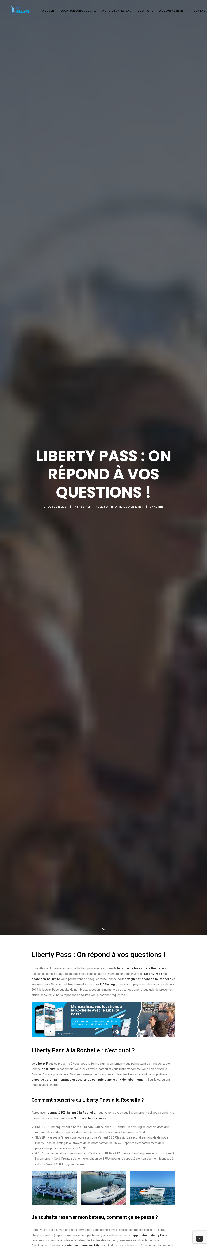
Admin (158, 506)
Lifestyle (84, 506)
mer (140, 506)
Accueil (48, 11)
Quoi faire (145, 11)
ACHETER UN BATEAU (116, 11)
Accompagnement (173, 11)
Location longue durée (78, 11)
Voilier (131, 506)
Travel (97, 506)
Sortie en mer (114, 506)
